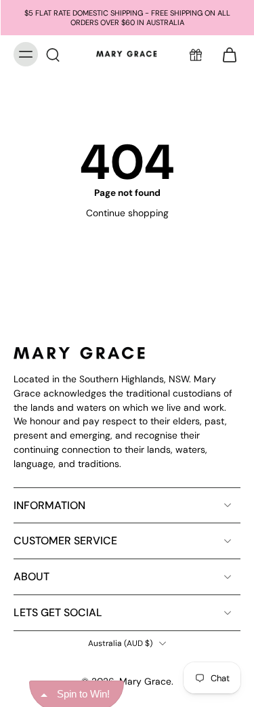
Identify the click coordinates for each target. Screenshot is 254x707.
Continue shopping (127, 213)
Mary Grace (145, 681)
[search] (53, 54)
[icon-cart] (225, 54)
